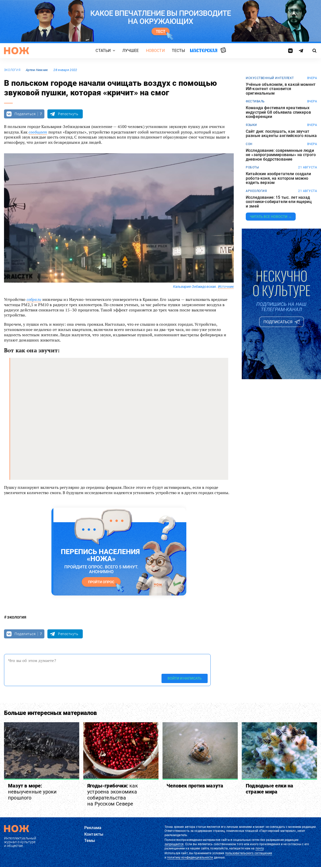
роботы (252, 167)
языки (251, 125)
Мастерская (203, 50)
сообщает (38, 132)
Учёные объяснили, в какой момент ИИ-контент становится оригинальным (280, 89)
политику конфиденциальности (190, 857)
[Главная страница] (16, 50)
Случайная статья (223, 50)
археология (256, 191)
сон (249, 144)
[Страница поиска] (314, 50)
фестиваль (255, 101)
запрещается (174, 844)
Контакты (93, 834)
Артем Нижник (37, 70)
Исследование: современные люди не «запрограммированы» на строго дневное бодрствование (281, 155)
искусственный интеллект (270, 78)
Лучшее (130, 50)
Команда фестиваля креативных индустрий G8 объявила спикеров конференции (278, 112)
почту (260, 848)
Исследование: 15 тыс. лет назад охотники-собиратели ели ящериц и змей (279, 202)
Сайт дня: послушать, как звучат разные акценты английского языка (281, 133)
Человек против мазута (195, 786)
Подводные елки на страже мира (269, 789)
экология (12, 70)
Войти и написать (185, 679)
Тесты (178, 50)
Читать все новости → (271, 217)
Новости (155, 50)
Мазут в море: (32, 792)
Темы (89, 840)
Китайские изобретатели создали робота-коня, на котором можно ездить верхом (278, 178)
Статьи (103, 50)
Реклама (92, 827)
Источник (226, 287)
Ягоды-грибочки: (112, 795)
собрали (34, 299)
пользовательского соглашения (248, 853)
